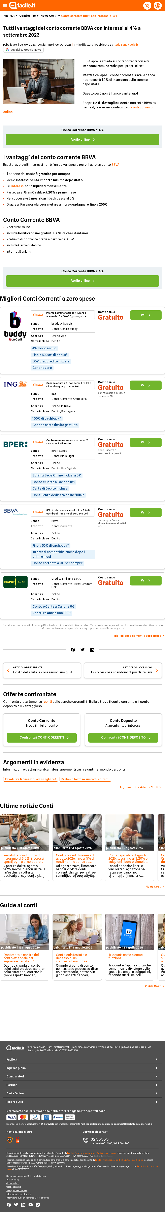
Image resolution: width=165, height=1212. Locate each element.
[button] (5, 5)
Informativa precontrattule (18, 1194)
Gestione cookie (13, 1187)
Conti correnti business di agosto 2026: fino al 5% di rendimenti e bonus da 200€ (75, 860)
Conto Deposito (123, 720)
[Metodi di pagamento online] (44, 1117)
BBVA (115, 165)
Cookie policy (12, 1183)
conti (48, 702)
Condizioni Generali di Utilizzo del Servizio (26, 1176)
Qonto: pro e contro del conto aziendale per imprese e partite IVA (21, 958)
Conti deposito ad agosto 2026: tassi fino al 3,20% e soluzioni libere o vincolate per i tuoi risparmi (128, 860)
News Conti (48, 15)
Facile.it (9, 15)
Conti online (27, 15)
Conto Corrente (41, 720)
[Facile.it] (22, 7)
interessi (17, 186)
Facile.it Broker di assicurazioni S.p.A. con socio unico (91, 1153)
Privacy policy (12, 1179)
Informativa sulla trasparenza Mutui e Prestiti (28, 1198)
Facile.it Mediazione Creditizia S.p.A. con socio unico (118, 1160)
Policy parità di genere (16, 1190)
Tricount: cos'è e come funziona (125, 956)
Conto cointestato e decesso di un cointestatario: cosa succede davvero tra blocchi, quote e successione (71, 963)
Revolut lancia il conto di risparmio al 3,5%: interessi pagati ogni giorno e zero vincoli (23, 860)
